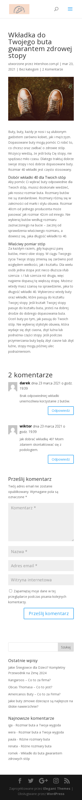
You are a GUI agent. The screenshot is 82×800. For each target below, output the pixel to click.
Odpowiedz (61, 410)
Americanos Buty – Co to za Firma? (34, 694)
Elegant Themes (56, 788)
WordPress (55, 794)
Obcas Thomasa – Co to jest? (30, 687)
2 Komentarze (52, 69)
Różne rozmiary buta (34, 739)
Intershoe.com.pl (46, 64)
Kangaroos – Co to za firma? (29, 680)
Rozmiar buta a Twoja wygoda (38, 725)
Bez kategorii (28, 69)
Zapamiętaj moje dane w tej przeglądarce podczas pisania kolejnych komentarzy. (37, 596)
